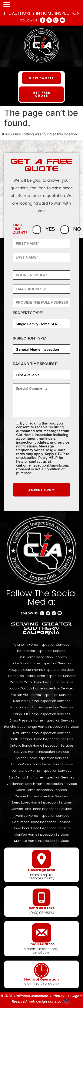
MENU (17, 5)
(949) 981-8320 (41, 912)
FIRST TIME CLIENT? (20, 229)
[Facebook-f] (42, 20)
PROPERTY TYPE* (28, 313)
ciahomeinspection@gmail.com (42, 465)
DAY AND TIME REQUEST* (35, 364)
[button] (7, 4)
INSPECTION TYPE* (29, 339)
